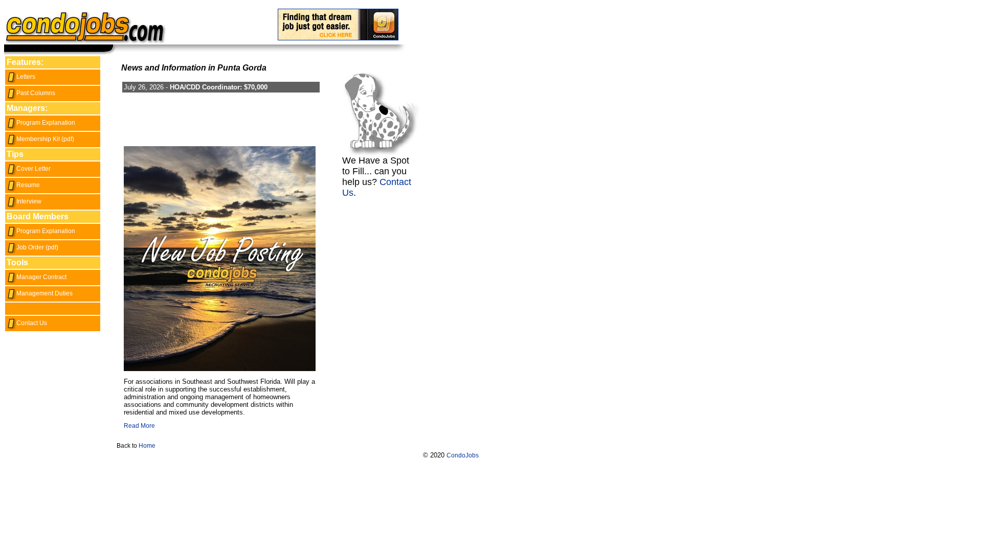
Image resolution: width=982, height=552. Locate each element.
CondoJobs (463, 455)
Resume (28, 185)
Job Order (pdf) (37, 247)
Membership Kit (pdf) (45, 139)
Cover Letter (33, 168)
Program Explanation (45, 122)
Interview (28, 201)
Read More (139, 425)
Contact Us (31, 323)
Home (147, 445)
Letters (25, 76)
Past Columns (35, 93)
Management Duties (44, 293)
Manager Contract (41, 277)
